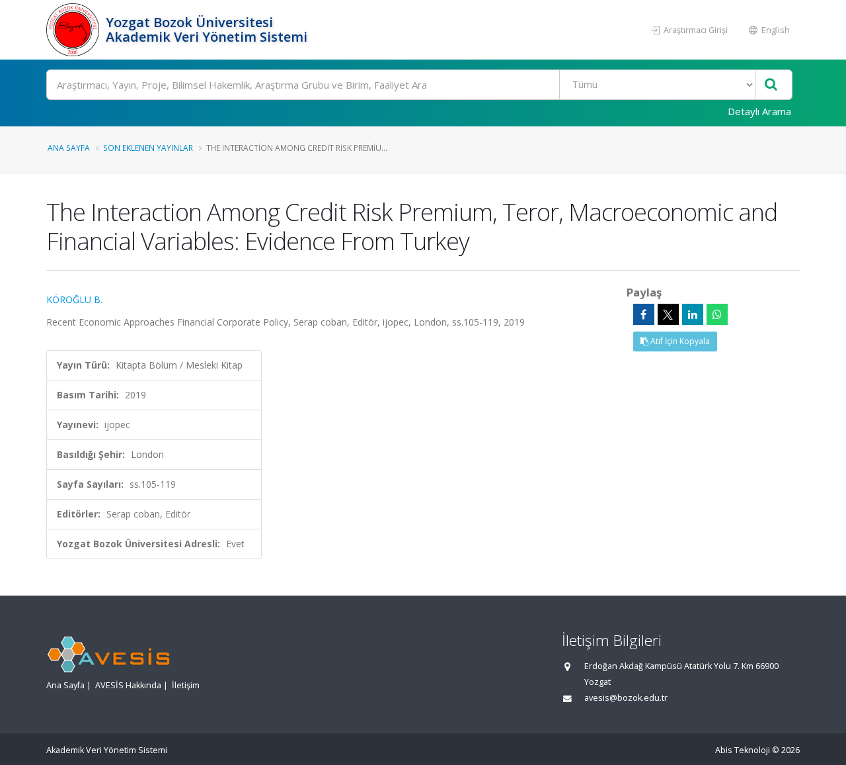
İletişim (186, 685)
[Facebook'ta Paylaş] (643, 314)
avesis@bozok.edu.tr (626, 697)
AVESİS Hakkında (128, 685)
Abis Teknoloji (742, 750)
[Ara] (771, 85)
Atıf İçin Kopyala (679, 341)
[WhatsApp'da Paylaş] (717, 314)
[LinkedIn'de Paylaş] (692, 314)
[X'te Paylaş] (668, 314)
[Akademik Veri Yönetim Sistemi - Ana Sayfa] (74, 30)
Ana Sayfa (69, 147)
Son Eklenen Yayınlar (148, 147)
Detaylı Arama (759, 111)
